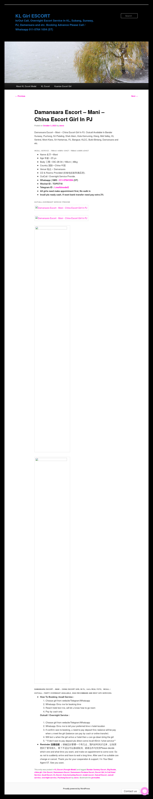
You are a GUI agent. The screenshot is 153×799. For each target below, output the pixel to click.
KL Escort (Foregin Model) (65, 769)
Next (134, 96)
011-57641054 (66, 180)
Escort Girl (99, 772)
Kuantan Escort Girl (62, 86)
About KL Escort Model (26, 86)
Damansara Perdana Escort (82, 772)
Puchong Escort (64, 777)
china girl (38, 772)
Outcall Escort (101, 775)
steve (61, 125)
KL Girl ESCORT (32, 15)
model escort (88, 775)
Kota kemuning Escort (72, 775)
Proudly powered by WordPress (76, 788)
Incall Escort (47, 775)
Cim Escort (48, 772)
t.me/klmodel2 (61, 187)
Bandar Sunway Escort (96, 769)
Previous (20, 96)
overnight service (49, 777)
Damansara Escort (61, 772)
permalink (95, 777)
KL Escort (45, 86)
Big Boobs (111, 769)
